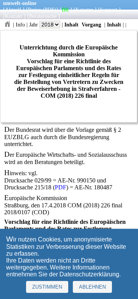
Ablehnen (92, 287)
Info (20, 24)
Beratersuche (43, 16)
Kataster (84, 10)
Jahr (34, 24)
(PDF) (49, 10)
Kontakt (13, 16)
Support (108, 10)
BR (65, 10)
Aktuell (13, 10)
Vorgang (91, 24)
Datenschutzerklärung (89, 274)
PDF (60, 187)
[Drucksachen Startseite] (7, 24)
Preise (34, 10)
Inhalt (71, 24)
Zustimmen (47, 287)
